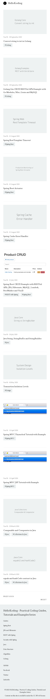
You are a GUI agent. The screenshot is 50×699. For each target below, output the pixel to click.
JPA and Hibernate (9, 630)
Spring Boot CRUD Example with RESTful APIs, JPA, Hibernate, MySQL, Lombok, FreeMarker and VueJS (22, 287)
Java (7, 342)
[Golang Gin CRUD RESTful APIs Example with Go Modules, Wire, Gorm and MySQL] (25, 70)
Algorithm (6, 654)
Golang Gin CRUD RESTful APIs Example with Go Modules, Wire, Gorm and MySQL (24, 90)
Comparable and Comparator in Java (19, 530)
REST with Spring (12, 294)
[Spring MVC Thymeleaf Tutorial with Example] (25, 415)
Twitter (5, 675)
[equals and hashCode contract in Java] (25, 559)
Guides (5, 621)
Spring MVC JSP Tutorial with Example (21, 482)
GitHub (5, 665)
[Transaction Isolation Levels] (25, 367)
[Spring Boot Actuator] (25, 169)
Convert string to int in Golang (17, 41)
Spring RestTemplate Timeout (17, 140)
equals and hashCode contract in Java (19, 578)
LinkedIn (6, 680)
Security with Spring (10, 640)
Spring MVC (10, 438)
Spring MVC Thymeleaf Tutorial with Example (24, 434)
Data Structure (8, 649)
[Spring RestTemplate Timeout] (25, 121)
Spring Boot (9, 144)
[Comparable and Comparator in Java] (25, 511)
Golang (8, 45)
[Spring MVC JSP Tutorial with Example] (25, 463)
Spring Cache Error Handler (15, 236)
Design (8, 390)
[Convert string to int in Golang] (25, 22)
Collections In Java (20, 534)
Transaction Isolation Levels (15, 386)
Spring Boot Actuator (13, 188)
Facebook (6, 670)
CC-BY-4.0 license (39, 696)
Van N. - (6, 37)
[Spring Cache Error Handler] (25, 217)
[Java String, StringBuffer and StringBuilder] (25, 319)
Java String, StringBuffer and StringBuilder (22, 338)
